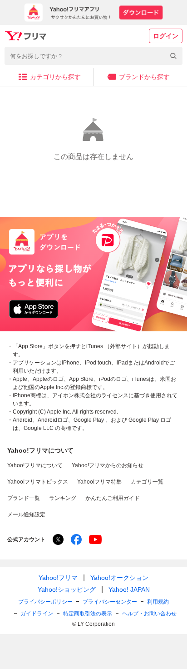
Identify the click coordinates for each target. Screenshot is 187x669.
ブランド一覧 (23, 498)
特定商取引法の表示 (87, 613)
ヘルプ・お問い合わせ (149, 613)
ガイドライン (36, 613)
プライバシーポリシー (45, 602)
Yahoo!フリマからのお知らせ (107, 465)
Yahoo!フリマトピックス (37, 482)
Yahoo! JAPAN (129, 589)
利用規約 (158, 602)
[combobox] (93, 56)
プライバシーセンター (110, 602)
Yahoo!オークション (119, 577)
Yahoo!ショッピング (67, 589)
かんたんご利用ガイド (112, 498)
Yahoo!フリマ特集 (99, 482)
